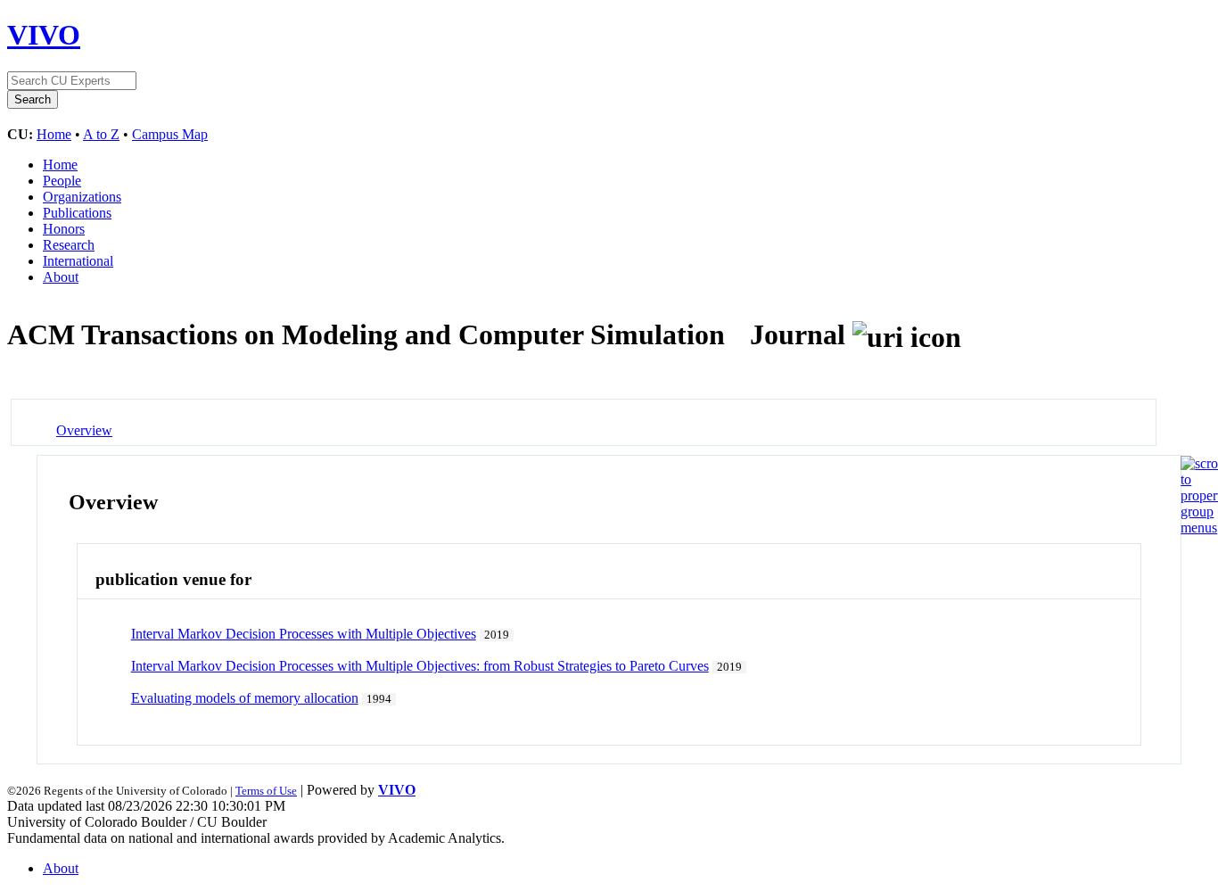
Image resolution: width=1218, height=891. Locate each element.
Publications (77, 212)
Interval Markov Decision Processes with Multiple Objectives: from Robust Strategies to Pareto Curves (420, 665)
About (60, 277)
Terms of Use (266, 790)
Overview (84, 430)
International (78, 260)
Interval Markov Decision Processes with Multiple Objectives (303, 633)
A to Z (101, 134)
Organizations (82, 196)
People (62, 180)
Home (54, 134)
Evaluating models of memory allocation (244, 697)
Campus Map (170, 134)
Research (69, 244)
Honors (64, 228)
